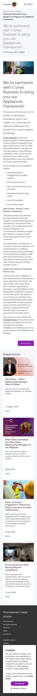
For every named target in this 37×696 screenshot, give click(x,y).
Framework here (10, 320)
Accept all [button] (19, 684)
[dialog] (19, 669)
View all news (25, 343)
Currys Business (10, 138)
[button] (19, 688)
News (22, 52)
